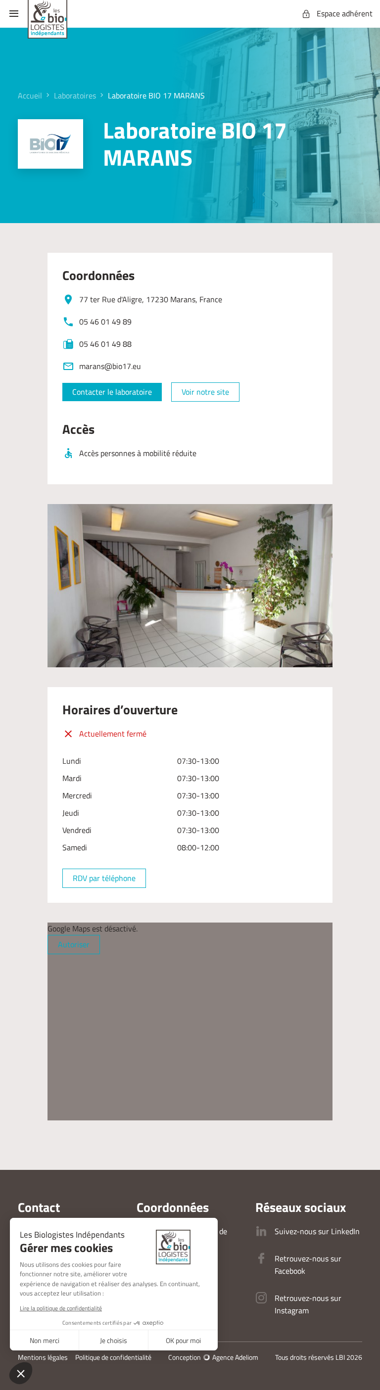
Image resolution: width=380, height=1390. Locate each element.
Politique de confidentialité (113, 1357)
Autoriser (74, 944)
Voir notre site (205, 392)
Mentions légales (43, 1357)
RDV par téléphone (104, 878)
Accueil (30, 95)
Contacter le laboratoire (112, 392)
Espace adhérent (345, 13)
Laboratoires (75, 95)
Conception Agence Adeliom (213, 1357)
